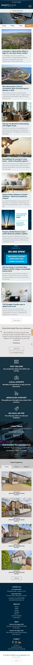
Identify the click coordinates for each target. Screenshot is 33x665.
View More (16, 320)
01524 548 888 (17, 2)
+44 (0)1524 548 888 (19, 600)
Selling (12, 25)
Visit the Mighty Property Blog (16, 434)
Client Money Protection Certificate (16, 651)
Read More (16, 438)
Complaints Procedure (16, 649)
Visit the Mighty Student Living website (16, 452)
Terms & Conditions (16, 617)
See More (16, 350)
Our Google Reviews (16, 354)
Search (16, 456)
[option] (16, 338)
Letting (20, 25)
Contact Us (16, 647)
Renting (16, 612)
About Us (16, 616)
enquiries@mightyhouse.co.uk (16, 602)
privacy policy (16, 657)
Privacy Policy (16, 619)
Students (26, 468)
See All (17, 580)
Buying (4, 25)
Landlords (16, 614)
